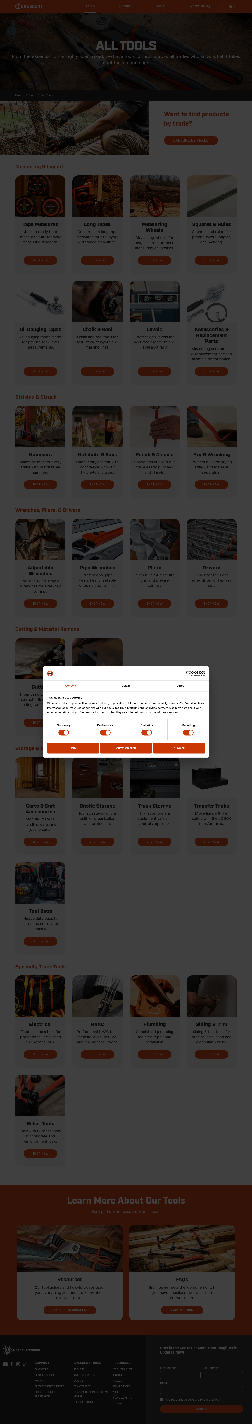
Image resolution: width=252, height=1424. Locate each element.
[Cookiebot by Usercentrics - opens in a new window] (189, 673)
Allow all (179, 747)
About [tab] (181, 685)
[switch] (105, 733)
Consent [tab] (70, 685)
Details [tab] (126, 685)
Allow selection (126, 747)
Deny (73, 747)
